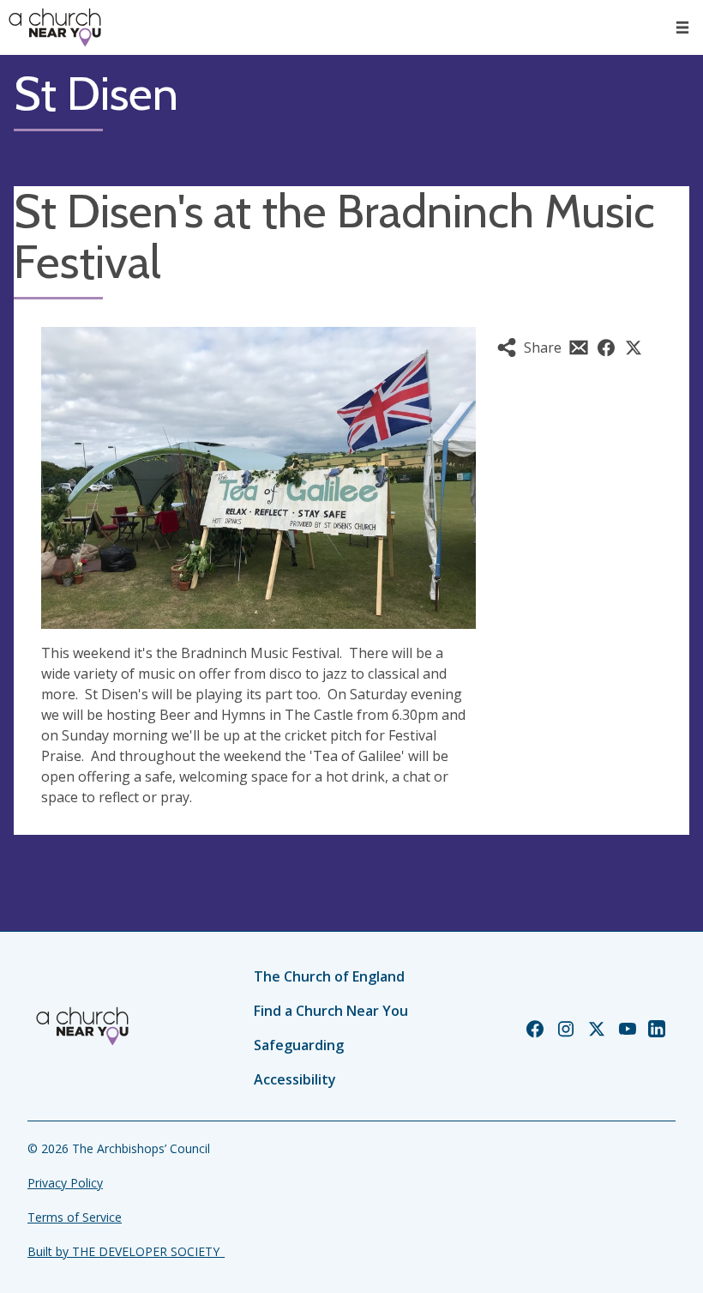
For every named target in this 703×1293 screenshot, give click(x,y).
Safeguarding (299, 1045)
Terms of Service (74, 1217)
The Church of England (329, 976)
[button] (682, 27)
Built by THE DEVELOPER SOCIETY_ (126, 1251)
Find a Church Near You (331, 1010)
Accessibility (295, 1079)
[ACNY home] (55, 27)
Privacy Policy (65, 1183)
